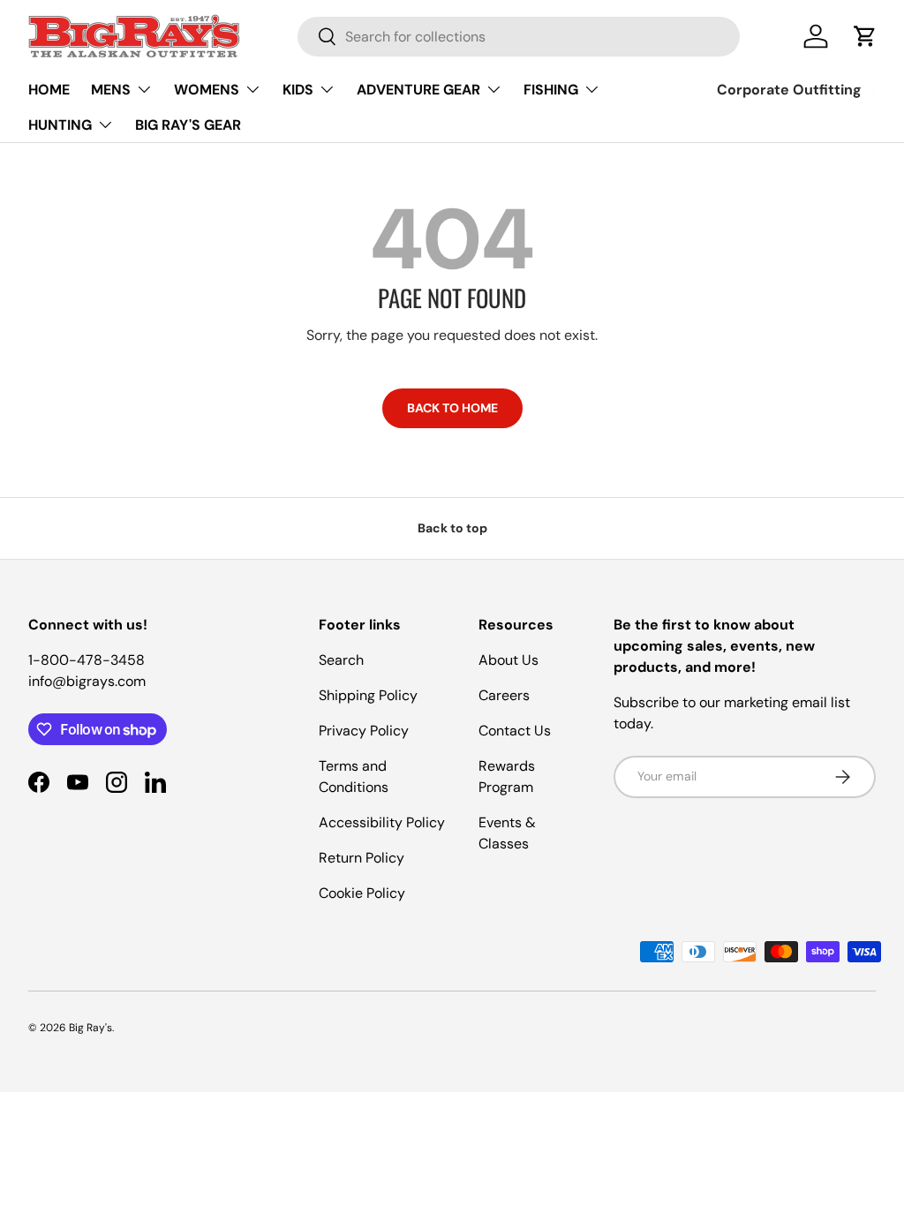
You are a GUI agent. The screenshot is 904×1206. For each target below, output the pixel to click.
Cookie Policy (362, 893)
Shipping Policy (368, 695)
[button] (865, 36)
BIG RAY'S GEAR (188, 125)
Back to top (452, 528)
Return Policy (361, 857)
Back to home (452, 408)
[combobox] (519, 37)
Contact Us (514, 730)
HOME (49, 89)
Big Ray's (90, 1028)
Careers (504, 695)
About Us (508, 660)
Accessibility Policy (382, 822)
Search (341, 660)
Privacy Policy (364, 730)
